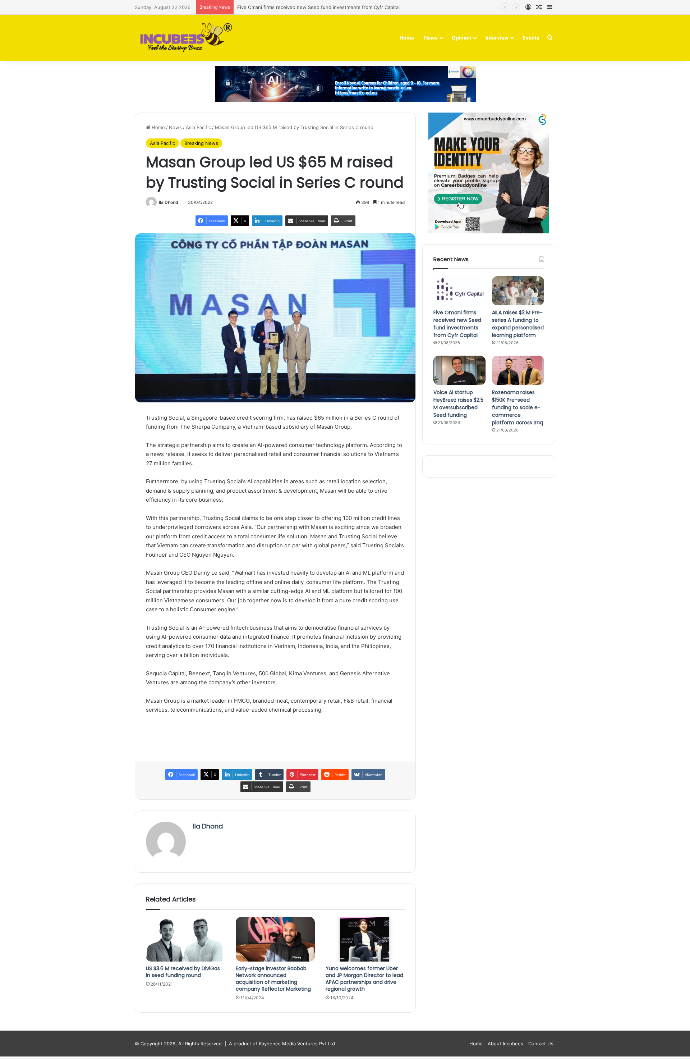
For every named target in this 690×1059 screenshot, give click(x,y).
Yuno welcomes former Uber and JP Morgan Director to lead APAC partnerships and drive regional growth (364, 978)
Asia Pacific (198, 127)
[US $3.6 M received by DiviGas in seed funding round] (185, 939)
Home (407, 38)
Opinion (462, 38)
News (431, 38)
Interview (497, 38)
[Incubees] (184, 38)
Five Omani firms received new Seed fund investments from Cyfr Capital (318, 7)
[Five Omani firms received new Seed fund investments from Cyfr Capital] (459, 291)
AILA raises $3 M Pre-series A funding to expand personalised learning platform (518, 324)
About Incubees (505, 1043)
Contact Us (540, 1043)
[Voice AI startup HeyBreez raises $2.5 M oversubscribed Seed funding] (459, 370)
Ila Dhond (168, 202)
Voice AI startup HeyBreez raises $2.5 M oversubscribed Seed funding (458, 404)
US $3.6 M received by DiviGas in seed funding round (183, 972)
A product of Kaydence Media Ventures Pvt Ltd (282, 1043)
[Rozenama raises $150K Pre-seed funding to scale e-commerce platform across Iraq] (518, 370)
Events (531, 38)
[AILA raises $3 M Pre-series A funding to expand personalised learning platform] (518, 291)
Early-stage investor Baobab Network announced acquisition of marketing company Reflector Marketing (273, 978)
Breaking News (201, 143)
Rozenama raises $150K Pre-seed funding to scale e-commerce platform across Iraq (517, 407)
